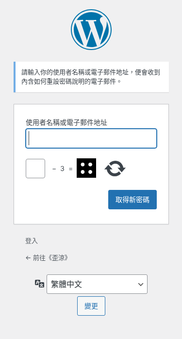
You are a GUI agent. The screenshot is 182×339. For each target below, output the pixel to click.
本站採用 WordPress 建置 (91, 29)
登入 (31, 240)
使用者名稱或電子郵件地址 (66, 122)
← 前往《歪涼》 (48, 257)
